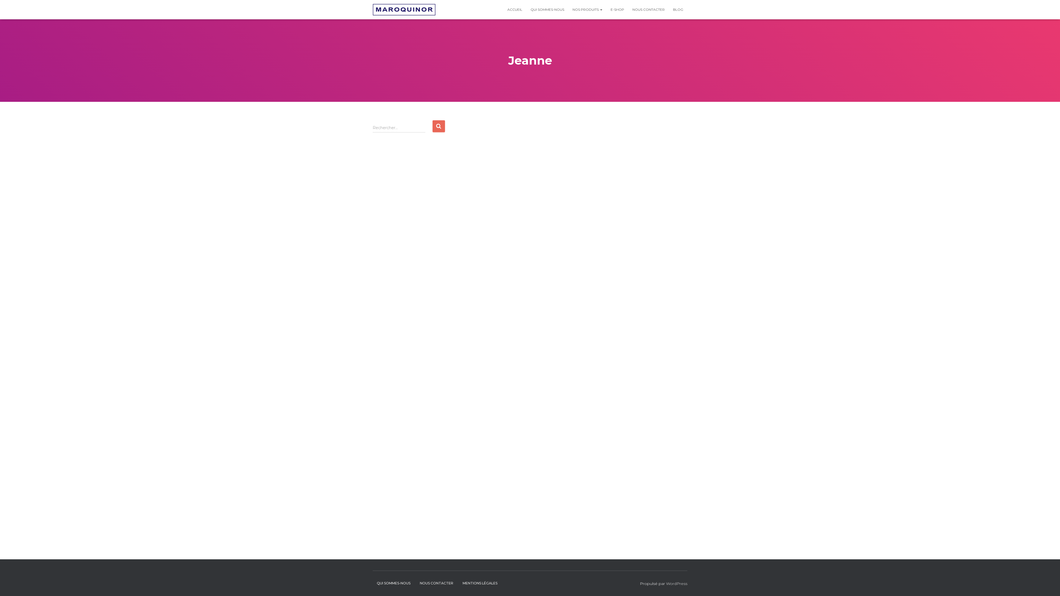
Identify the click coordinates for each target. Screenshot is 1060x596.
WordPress (676, 583)
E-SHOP (617, 9)
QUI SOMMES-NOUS (547, 9)
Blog (678, 9)
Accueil (514, 9)
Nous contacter (648, 9)
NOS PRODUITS (586, 9)
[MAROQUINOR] (404, 9)
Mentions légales (480, 583)
